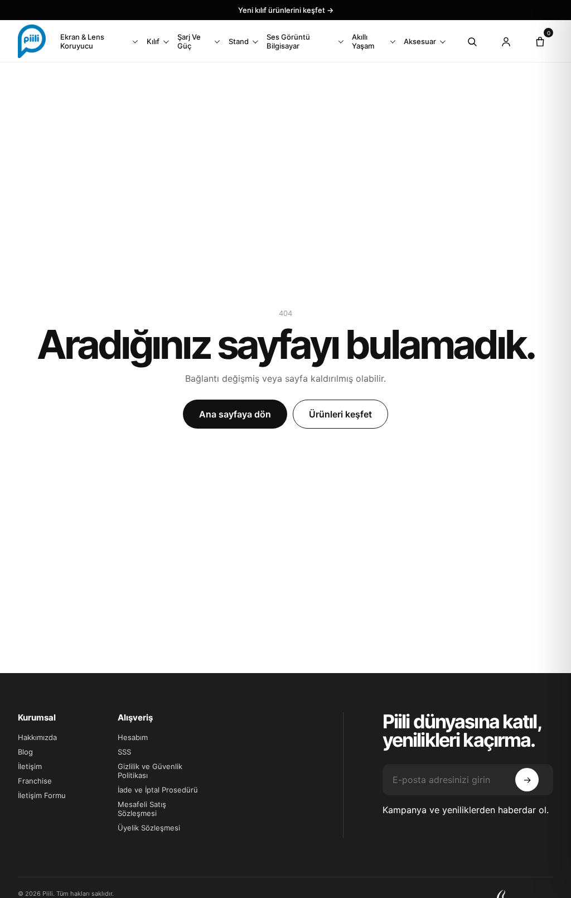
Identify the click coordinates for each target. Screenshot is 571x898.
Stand (239, 41)
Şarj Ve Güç (189, 41)
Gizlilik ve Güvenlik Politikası (150, 771)
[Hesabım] (505, 41)
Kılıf (153, 41)
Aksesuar (420, 41)
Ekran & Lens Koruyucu (82, 41)
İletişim (30, 766)
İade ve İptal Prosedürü (158, 789)
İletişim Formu (42, 795)
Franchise (35, 780)
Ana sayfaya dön (235, 414)
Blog (25, 751)
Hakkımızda (37, 737)
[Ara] (471, 41)
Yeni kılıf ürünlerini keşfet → (285, 10)
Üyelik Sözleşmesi (149, 827)
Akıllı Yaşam (363, 41)
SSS (124, 751)
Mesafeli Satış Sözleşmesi (142, 809)
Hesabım (133, 737)
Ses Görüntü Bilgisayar (288, 41)
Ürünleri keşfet (340, 414)
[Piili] (32, 41)
